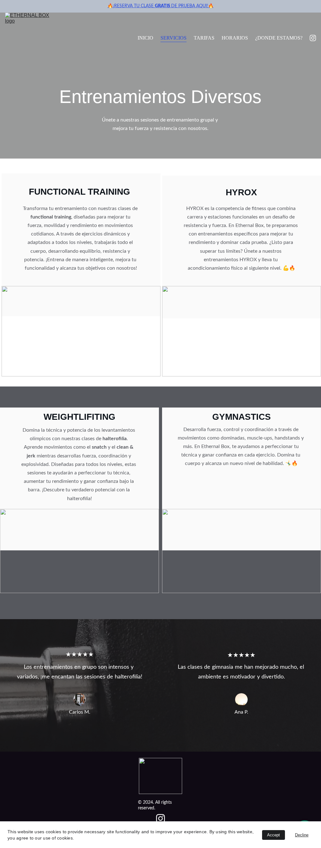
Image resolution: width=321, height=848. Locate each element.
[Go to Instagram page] (313, 38)
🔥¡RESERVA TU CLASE (131, 6)
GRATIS (163, 6)
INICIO (145, 38)
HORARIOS (235, 38)
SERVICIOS (173, 38)
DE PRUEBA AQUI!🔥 (192, 6)
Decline (301, 835)
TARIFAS (204, 38)
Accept (273, 835)
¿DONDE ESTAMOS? (279, 38)
